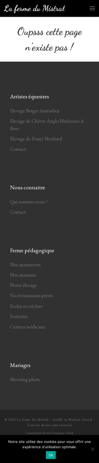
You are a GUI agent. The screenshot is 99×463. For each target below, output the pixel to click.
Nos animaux (23, 275)
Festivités (19, 316)
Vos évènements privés (31, 295)
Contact (18, 149)
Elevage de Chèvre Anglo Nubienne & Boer (47, 124)
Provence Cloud (62, 433)
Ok (51, 455)
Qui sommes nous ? (29, 202)
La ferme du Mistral (33, 419)
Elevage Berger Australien (35, 111)
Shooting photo (25, 379)
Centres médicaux (27, 327)
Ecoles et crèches (26, 306)
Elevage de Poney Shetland (36, 139)
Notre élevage (23, 285)
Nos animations (25, 265)
